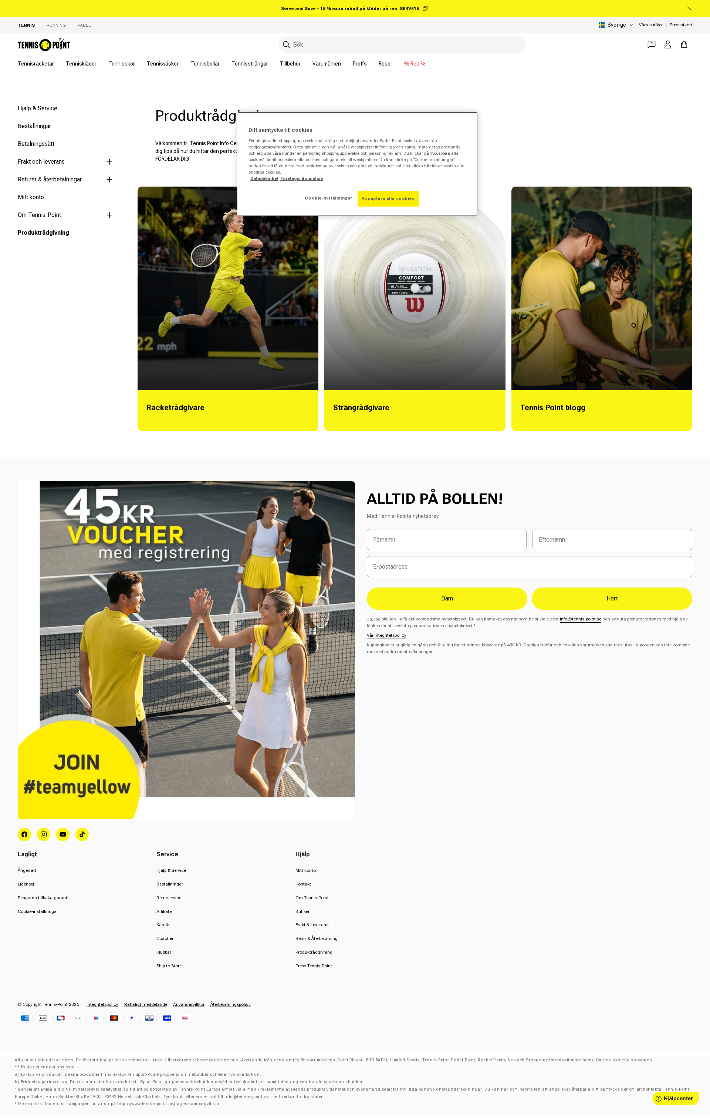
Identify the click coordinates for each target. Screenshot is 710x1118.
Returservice (168, 897)
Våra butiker (651, 24)
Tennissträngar (249, 64)
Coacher (164, 938)
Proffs (360, 64)
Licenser (26, 884)
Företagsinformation (301, 178)
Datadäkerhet (264, 178)
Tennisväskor (163, 64)
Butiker (302, 911)
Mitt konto (31, 197)
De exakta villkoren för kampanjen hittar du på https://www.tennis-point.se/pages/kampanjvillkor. (119, 1103)
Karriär (163, 924)
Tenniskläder (81, 64)
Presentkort (681, 24)
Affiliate (164, 911)
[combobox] (402, 44)
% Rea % (415, 64)
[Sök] (286, 45)
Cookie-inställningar (38, 911)
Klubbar (163, 952)
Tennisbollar (205, 64)
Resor (385, 64)
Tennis (26, 25)
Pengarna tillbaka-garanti (43, 897)
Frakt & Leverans (311, 924)
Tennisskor (121, 64)
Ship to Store (169, 965)
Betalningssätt (36, 143)
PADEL (84, 25)
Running (56, 25)
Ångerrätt (27, 870)
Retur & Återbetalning (316, 938)
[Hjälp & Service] (651, 44)
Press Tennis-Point (313, 965)
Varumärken (326, 64)
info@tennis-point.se (580, 619)
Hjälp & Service (37, 108)
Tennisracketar (36, 64)
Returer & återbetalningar (50, 179)
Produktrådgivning (43, 232)
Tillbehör (290, 64)
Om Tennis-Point (39, 214)
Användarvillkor (188, 1004)
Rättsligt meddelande (145, 1004)
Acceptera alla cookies (388, 198)
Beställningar (34, 126)
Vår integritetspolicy (386, 635)
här (427, 165)
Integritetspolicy (102, 1004)
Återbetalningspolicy (230, 1004)
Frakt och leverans (41, 161)
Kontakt (303, 884)
